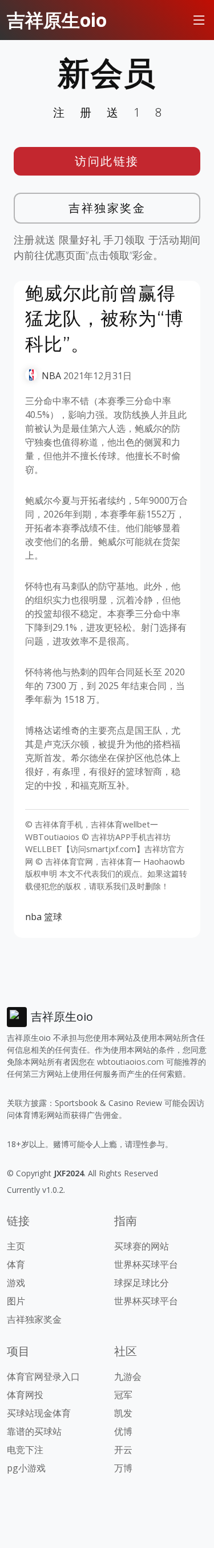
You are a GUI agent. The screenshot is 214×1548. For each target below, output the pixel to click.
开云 (123, 1449)
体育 (16, 1264)
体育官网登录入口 (43, 1376)
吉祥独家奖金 (107, 208)
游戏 (16, 1282)
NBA (51, 375)
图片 (16, 1301)
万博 (123, 1468)
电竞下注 (25, 1449)
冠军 (123, 1394)
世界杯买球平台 (146, 1264)
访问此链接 (107, 161)
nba (33, 916)
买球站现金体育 (39, 1413)
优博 (123, 1431)
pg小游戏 (26, 1468)
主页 (16, 1246)
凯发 (123, 1413)
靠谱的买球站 (34, 1431)
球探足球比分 (141, 1282)
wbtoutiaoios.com (130, 1061)
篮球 (53, 916)
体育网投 (25, 1394)
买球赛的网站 (141, 1246)
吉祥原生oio (57, 19)
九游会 (128, 1376)
